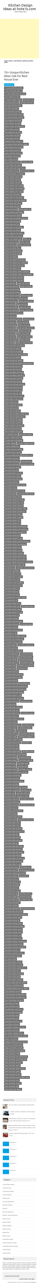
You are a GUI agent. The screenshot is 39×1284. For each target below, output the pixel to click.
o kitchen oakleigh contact (26, 443)
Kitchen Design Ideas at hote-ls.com (19, 7)
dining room (6, 1198)
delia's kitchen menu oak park (14, 147)
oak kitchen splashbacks (12, 802)
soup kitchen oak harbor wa (13, 1021)
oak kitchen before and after (13, 473)
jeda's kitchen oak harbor (12, 162)
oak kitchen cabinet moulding (14, 517)
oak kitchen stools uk (11, 808)
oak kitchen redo (22, 766)
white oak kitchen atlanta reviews (15, 1068)
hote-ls (4, 1263)
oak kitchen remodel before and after (16, 772)
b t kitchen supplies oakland (13, 100)
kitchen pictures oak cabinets (13, 351)
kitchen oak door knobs (12, 295)
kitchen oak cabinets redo (12, 268)
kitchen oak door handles (12, 292)
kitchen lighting (6, 1225)
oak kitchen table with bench (13, 849)
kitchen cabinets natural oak (13, 177)
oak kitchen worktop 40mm (13, 917)
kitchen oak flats (10, 304)
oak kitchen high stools (12, 662)
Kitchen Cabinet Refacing (9, 1215)
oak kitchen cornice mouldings (14, 582)
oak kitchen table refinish (12, 837)
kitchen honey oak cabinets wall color (16, 218)
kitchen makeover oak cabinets (14, 233)
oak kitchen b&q (27, 461)
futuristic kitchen (7, 1205)
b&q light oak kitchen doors (13, 105)
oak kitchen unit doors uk (12, 882)
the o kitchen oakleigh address (14, 1033)
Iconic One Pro (12, 1282)
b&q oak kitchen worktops (13, 111)
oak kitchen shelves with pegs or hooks (16, 796)
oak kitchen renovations (12, 778)
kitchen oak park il (10, 322)
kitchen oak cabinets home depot (15, 260)
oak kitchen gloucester (12, 654)
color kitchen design (8, 1184)
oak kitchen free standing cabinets (15, 636)
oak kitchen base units (11, 470)
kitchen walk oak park (11, 408)
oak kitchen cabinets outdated (14, 553)
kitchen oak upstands (23, 334)
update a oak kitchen (11, 1039)
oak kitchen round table (12, 790)
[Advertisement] (19, 39)
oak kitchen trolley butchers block (15, 873)
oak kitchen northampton (26, 736)
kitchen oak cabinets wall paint (14, 280)
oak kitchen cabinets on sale (13, 550)
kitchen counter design (23, 1267)
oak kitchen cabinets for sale (13, 538)
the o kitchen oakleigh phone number (16, 1036)
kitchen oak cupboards (12, 286)
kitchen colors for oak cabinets (14, 197)
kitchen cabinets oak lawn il (13, 182)
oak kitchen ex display (11, 618)
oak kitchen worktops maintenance (15, 941)
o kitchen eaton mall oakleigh (13, 440)
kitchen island (6, 1222)
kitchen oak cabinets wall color (14, 277)
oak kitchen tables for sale (13, 864)
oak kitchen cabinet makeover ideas (16, 508)
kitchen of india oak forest (24, 342)
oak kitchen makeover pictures (14, 719)
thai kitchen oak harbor (12, 1030)
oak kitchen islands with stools (14, 698)
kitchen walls (6, 1236)
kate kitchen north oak (11, 171)
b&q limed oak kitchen (11, 108)
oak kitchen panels (27, 751)
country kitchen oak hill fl (12, 135)
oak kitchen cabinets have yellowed (15, 544)
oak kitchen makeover (11, 716)
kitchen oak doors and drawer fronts (16, 298)
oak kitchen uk (24, 876)
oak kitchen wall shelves (12, 908)
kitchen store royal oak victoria (14, 396)
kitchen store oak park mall (13, 393)
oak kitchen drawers (28, 606)
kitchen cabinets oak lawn (12, 180)
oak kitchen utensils (25, 896)
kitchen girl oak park (11, 209)
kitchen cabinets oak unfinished (14, 188)
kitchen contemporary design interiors (19, 1263)
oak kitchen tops (26, 867)
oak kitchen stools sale (27, 805)
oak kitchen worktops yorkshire (14, 953)
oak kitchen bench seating (12, 476)
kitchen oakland (24, 339)
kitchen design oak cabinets (13, 203)
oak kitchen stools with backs (14, 811)
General (4, 1208)
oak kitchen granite (26, 654)
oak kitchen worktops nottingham (15, 947)
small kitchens (6, 1249)
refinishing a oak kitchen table (14, 985)
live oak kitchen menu (11, 434)
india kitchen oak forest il (12, 156)
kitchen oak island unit (11, 310)
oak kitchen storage (11, 814)
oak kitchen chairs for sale (12, 574)
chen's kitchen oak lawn (12, 129)
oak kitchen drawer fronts (12, 603)
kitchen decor (6, 1218)
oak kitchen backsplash (12, 464)
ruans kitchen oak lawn (12, 1003)
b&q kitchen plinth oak (11, 102)
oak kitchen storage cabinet (13, 816)
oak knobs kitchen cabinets (13, 956)
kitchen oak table (10, 328)
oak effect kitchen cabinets (13, 452)
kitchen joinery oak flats (12, 224)
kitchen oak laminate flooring (14, 313)
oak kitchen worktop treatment (14, 926)
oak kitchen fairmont (11, 627)
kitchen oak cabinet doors (12, 248)
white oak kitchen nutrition (13, 1083)
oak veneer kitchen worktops (13, 979)
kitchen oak (27, 239)
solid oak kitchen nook (11, 1018)
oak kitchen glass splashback (13, 651)
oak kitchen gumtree (26, 657)
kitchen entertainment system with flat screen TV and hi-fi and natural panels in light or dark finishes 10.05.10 (21, 1128)
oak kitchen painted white (12, 751)
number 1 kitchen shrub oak (13, 437)
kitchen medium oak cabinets (13, 236)
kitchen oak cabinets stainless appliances (17, 271)
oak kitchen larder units (12, 710)
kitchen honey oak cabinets (13, 215)
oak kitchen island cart (11, 671)
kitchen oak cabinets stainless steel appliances (19, 274)
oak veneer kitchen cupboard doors (15, 968)
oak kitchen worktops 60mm (13, 932)
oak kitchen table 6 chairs (12, 825)
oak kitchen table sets (11, 843)
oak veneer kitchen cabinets (13, 962)
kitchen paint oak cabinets (13, 348)
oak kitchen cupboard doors (13, 585)
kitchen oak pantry (10, 316)
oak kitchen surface (11, 819)
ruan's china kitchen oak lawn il (14, 1000)
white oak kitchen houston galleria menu (17, 1077)
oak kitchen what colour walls (14, 911)
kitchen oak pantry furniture (13, 319)
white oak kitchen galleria (12, 1071)
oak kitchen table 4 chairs (12, 822)
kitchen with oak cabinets (12, 411)
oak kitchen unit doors (11, 879)
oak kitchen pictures (24, 757)
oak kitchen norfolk (11, 736)
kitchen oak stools (23, 325)
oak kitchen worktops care (13, 935)
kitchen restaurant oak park (13, 381)
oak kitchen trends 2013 (26, 870)
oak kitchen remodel (25, 769)
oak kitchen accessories (12, 458)
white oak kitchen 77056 (12, 1053)
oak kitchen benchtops (12, 482)
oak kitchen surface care (25, 819)
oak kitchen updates (11, 896)
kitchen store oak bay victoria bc (14, 384)
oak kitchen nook (21, 731)
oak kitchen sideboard (11, 799)
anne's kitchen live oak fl (12, 97)
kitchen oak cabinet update (13, 254)
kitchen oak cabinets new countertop (16, 262)
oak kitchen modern (11, 728)
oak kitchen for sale (11, 633)
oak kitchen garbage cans (25, 645)
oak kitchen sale (26, 790)
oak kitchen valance (26, 899)
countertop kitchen (8, 1191)
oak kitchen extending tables (13, 621)
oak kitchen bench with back (13, 479)
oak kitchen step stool (11, 805)
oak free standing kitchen (12, 455)
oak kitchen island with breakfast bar (16, 686)
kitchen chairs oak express (13, 194)
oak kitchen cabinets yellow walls (15, 565)
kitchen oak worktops (11, 339)
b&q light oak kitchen (26, 102)
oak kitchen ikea (22, 668)
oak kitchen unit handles (12, 885)
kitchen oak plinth (23, 322)
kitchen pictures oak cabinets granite (16, 354)
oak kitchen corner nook (12, 579)
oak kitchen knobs (26, 701)
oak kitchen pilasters (11, 760)
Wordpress (33, 1282)
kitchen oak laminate (26, 310)
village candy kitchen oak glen (14, 1048)
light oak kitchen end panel (13, 428)
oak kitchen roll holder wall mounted (16, 787)
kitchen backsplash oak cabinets (14, 174)
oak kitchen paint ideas (12, 748)
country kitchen (7, 1194)
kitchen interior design (24, 1263)
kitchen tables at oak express (13, 399)
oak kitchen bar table (27, 464)
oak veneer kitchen (10, 959)
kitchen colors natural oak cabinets (15, 200)
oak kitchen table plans (12, 834)
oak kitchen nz (26, 742)
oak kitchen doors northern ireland (15, 597)
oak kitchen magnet (28, 713)
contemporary (9, 84)
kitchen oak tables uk (11, 331)
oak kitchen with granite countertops (16, 914)
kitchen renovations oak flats (13, 378)
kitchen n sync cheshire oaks (13, 239)
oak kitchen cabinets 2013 (12, 520)
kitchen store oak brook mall (13, 387)
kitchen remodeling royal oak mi (14, 375)
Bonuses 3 (13, 1156)
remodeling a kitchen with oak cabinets (16, 988)
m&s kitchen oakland (26, 434)
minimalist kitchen (7, 1239)
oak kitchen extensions (12, 624)
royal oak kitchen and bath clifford (15, 994)
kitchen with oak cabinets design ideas (16, 414)
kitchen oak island (24, 307)
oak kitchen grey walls (11, 657)
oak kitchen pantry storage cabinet (15, 754)
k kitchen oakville (27, 162)
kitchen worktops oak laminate (14, 425)
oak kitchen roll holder (11, 784)
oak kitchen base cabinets (12, 467)
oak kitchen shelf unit (22, 793)
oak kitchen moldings (25, 728)
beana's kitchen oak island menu (14, 126)
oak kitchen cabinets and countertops (16, 529)
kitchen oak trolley (25, 331)
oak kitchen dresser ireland (13, 609)
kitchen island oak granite (12, 221)
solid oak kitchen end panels (13, 1012)
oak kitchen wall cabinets (12, 902)
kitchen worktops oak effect (13, 422)
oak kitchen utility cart (11, 899)
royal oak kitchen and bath (13, 991)
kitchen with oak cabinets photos (15, 417)
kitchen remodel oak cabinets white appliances (19, 363)
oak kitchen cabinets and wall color (15, 532)
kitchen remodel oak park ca (13, 366)
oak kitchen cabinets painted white (15, 556)
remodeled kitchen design (10, 1246)
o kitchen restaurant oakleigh (13, 449)
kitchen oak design (26, 286)
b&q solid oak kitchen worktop (14, 117)
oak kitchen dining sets (12, 591)
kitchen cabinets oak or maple (14, 185)
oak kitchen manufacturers (13, 725)
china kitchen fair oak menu (13, 132)
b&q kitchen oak (28, 100)
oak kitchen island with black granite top (17, 683)
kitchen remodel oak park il (13, 369)
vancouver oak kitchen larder (13, 1045)
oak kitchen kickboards (12, 701)
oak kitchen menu (28, 725)
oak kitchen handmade (25, 659)
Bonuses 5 (13, 1142)
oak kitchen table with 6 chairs (14, 846)
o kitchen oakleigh (10, 443)
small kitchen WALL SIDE (21, 1269)
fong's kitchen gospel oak (12, 150)
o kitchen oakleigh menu (12, 446)
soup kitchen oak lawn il (12, 1024)
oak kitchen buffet (10, 494)
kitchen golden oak (25, 209)
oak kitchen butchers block (13, 497)
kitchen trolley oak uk (11, 402)
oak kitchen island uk (11, 680)
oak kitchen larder (10, 704)
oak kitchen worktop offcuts (13, 923)
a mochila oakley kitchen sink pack (15, 94)
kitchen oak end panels (26, 301)
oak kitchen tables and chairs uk (14, 858)
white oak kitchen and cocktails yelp (15, 1059)
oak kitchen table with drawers (14, 852)
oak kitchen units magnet (12, 891)
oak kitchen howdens (27, 662)
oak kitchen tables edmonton (13, 861)
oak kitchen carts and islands (25, 568)
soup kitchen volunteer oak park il (15, 1027)
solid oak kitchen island (12, 1015)
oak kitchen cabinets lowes (13, 547)
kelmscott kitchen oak (27, 171)
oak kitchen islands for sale (13, 695)
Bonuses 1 (13, 1170)
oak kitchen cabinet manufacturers (15, 511)
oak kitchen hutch (10, 665)
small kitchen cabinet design (16, 1266)
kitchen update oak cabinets (13, 405)
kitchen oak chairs (10, 283)
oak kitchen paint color (12, 745)
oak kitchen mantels (11, 722)
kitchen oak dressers (11, 301)
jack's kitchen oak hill (11, 159)
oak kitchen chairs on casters (13, 577)
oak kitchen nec (9, 731)
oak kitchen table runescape (13, 840)
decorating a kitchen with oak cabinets (16, 144)
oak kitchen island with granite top (15, 689)
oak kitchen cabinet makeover (14, 505)
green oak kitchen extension (13, 153)
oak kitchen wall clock (11, 905)
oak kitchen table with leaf (13, 855)
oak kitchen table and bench (13, 828)
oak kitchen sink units (26, 799)
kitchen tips (5, 1232)
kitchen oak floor (22, 304)
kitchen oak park (29, 319)
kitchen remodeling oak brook (14, 372)
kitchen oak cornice (23, 283)
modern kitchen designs (9, 1242)
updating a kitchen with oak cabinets (16, 1042)
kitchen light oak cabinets (12, 230)
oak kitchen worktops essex (13, 938)
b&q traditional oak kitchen (13, 120)
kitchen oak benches (24, 245)
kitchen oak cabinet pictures (13, 251)
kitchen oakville (9, 342)
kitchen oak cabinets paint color (14, 265)
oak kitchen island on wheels (13, 677)
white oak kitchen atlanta (12, 1065)
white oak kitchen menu (12, 1080)
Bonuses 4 (13, 1149)
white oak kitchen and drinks (13, 1062)
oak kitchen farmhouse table (13, 630)
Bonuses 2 (13, 1163)
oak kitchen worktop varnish (13, 929)
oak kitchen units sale (11, 894)
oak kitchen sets (10, 793)
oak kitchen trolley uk (11, 876)
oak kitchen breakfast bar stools (14, 491)
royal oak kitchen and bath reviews (15, 997)
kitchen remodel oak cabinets (14, 360)
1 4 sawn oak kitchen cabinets (14, 88)
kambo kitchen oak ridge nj (13, 165)
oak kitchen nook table (27, 734)
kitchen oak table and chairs (25, 328)
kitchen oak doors (26, 295)
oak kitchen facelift (26, 624)
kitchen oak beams (10, 245)
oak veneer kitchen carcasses (13, 965)
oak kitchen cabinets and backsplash (16, 526)
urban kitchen (6, 1253)
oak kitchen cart (9, 568)
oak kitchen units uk (26, 894)
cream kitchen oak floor (12, 138)
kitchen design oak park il (12, 206)
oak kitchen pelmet (10, 757)
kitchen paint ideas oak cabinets (14, 345)
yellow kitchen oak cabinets (13, 1089)
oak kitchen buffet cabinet (26, 494)
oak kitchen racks (10, 766)
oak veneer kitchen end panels (14, 974)
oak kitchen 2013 (27, 455)
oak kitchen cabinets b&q (12, 535)
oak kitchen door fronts (12, 594)
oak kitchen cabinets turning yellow (15, 559)
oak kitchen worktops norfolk (14, 944)
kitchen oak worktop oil (24, 337)
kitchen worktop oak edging (13, 419)
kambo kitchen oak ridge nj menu (15, 168)
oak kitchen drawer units (12, 606)
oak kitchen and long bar (12, 461)
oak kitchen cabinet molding (13, 514)
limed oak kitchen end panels (13, 431)
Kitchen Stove (6, 1229)
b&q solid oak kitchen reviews (14, 114)
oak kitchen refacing (11, 769)
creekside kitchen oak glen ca (13, 141)
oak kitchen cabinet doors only (14, 502)
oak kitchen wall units (27, 908)
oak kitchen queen (23, 763)
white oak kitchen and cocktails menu (16, 1056)
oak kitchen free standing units (14, 639)
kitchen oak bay (25, 242)
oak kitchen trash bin (11, 870)
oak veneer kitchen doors (12, 971)
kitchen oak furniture (11, 307)
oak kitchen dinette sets (12, 588)
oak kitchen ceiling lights (12, 571)
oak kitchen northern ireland (13, 739)
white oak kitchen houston (13, 1074)
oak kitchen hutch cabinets (25, 665)
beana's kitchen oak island (13, 123)
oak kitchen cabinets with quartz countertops (18, 562)
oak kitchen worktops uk (12, 950)
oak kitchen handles (11, 659)
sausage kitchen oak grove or (14, 1009)
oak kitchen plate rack (25, 760)
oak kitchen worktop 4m (12, 920)
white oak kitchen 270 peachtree (14, 1051)
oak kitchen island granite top (14, 674)
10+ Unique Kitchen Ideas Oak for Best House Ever (16, 76)
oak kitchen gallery (10, 645)
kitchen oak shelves (11, 325)
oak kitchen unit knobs (11, 888)
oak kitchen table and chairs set (14, 831)
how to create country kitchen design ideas (21, 1104)
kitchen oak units (10, 334)
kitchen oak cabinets (11, 257)
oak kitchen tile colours (12, 867)
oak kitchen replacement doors (14, 781)
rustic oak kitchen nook (12, 1006)
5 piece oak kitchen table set (13, 91)
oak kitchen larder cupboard (13, 707)
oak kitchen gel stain (11, 648)
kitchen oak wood (10, 337)
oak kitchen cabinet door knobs (14, 499)
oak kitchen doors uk (11, 600)
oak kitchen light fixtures (12, 713)
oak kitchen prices (10, 763)
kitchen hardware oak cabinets (14, 212)
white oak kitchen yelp (11, 1086)
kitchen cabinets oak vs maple (14, 191)
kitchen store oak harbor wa (13, 390)
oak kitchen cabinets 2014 (12, 523)
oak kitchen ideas (10, 668)
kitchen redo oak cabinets (12, 357)
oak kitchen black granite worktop (15, 485)
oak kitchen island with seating (14, 692)
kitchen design (12, 1263)
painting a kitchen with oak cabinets (15, 982)
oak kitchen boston (10, 488)
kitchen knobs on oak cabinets (14, 227)
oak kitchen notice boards (12, 742)
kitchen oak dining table (12, 289)
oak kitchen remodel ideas (13, 775)
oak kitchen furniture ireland (13, 642)
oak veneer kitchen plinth (12, 976)
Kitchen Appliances (8, 1212)
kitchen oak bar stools (11, 242)
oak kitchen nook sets (11, 734)
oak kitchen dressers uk (12, 615)
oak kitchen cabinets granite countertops (17, 541)
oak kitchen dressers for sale (13, 612)
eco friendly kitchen (8, 1201)
